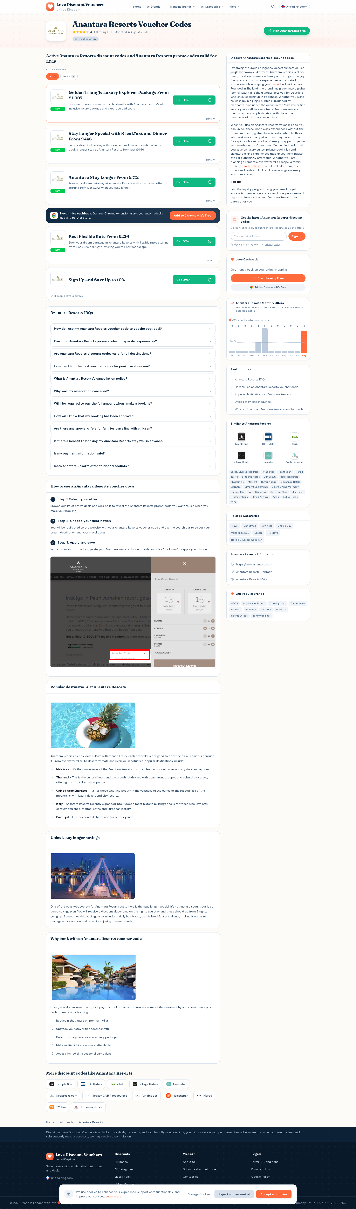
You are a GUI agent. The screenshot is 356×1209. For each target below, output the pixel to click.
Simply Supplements (256, 486)
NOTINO (266, 609)
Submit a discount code (199, 1169)
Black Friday (123, 1176)
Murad (299, 471)
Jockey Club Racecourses (244, 471)
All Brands (153, 6)
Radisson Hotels (289, 476)
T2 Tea (234, 476)
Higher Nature (268, 481)
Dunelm (235, 609)
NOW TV (281, 609)
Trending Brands (181, 6)
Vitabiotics (268, 471)
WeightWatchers (257, 492)
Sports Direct (239, 615)
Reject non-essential (234, 1194)
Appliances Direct (254, 603)
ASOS (234, 603)
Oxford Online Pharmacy (285, 486)
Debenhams (298, 603)
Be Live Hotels (290, 497)
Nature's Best (238, 492)
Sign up (297, 236)
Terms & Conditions (264, 1162)
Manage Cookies (199, 1194)
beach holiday (251, 166)
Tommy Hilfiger (262, 615)
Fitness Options (239, 497)
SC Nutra (236, 486)
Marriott (252, 481)
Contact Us (190, 1176)
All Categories (210, 6)
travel (276, 84)
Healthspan (285, 471)
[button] (52, 76)
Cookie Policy (260, 1176)
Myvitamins (237, 481)
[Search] (273, 6)
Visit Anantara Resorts (289, 31)
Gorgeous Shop (279, 492)
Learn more (113, 1196)
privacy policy (272, 244)
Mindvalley (297, 492)
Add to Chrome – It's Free (193, 215)
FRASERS (251, 609)
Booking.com (277, 603)
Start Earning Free (271, 278)
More (233, 6)
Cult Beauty (270, 476)
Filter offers (56, 69)
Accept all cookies (273, 1194)
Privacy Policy (260, 1169)
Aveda (276, 497)
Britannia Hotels (251, 476)
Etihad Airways (260, 497)
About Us (189, 1162)
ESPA (233, 502)
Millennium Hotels (290, 481)
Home (137, 6)
